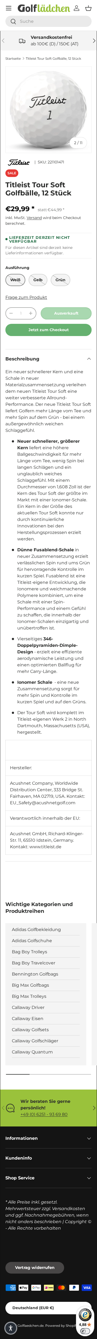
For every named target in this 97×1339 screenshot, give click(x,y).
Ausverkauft (66, 313)
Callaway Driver (28, 1007)
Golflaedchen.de (31, 1326)
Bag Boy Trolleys (29, 951)
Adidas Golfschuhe (32, 940)
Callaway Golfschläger (35, 1040)
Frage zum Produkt (26, 297)
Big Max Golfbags (30, 985)
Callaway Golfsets (30, 1029)
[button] (88, 8)
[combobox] (48, 21)
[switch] (85, 1331)
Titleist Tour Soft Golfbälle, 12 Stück (53, 58)
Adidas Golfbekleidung (36, 929)
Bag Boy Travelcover (33, 963)
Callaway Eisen (27, 1018)
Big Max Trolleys (29, 996)
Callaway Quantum (32, 1052)
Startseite (13, 58)
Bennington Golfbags (35, 974)
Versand (34, 217)
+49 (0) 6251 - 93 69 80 (44, 1114)
